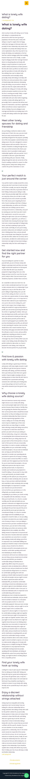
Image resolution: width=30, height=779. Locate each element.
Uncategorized (7, 20)
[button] (26, 775)
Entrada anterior (15, 760)
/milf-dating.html (6, 754)
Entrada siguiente (15, 763)
